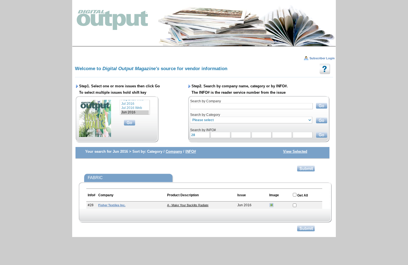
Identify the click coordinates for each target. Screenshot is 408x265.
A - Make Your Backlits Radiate (187, 205)
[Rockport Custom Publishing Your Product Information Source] (204, 25)
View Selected (295, 151)
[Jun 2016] (135, 112)
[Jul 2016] (135, 104)
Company (174, 151)
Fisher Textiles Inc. (111, 205)
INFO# (190, 151)
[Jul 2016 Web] (135, 108)
